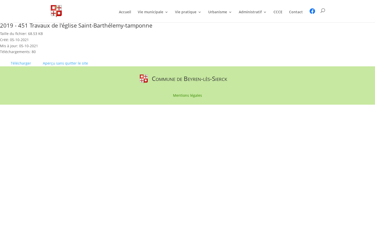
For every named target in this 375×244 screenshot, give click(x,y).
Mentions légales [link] (187, 96)
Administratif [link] (250, 12)
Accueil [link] (125, 12)
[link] (56, 10)
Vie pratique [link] (185, 12)
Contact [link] (296, 12)
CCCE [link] (277, 12)
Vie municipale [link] (150, 12)
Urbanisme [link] (217, 12)
